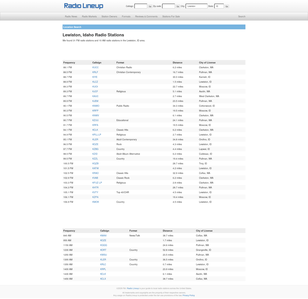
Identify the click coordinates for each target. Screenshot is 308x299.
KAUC (95, 96)
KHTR (95, 187)
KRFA (95, 125)
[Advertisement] (154, 51)
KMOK (95, 201)
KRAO (95, 173)
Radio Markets (89, 16)
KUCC (95, 67)
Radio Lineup (133, 288)
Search (241, 16)
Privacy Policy (189, 295)
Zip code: (157, 6)
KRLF (95, 72)
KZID (95, 153)
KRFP (95, 110)
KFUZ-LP (97, 182)
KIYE (94, 76)
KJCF (95, 91)
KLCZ (95, 81)
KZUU (95, 120)
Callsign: (130, 6)
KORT (103, 249)
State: (211, 6)
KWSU (103, 254)
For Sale (171, 16)
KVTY (95, 192)
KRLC (103, 264)
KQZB (95, 163)
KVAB (95, 177)
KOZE (95, 144)
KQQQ (103, 245)
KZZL (95, 158)
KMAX (103, 235)
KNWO (95, 105)
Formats (126, 16)
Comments (146, 16)
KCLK (95, 129)
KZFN (95, 197)
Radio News (71, 16)
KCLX (103, 278)
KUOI (95, 86)
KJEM (95, 100)
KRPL (103, 269)
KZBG (95, 149)
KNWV (95, 115)
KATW (95, 168)
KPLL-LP (96, 134)
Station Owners (109, 16)
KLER (95, 139)
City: (183, 6)
